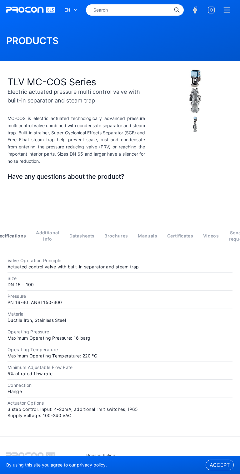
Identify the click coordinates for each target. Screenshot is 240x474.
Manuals (147, 235)
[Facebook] (195, 10)
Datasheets (82, 235)
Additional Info (47, 236)
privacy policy (100, 455)
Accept (220, 465)
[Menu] (227, 10)
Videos (211, 235)
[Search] (177, 10)
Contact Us (76, 191)
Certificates (180, 235)
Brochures (116, 235)
